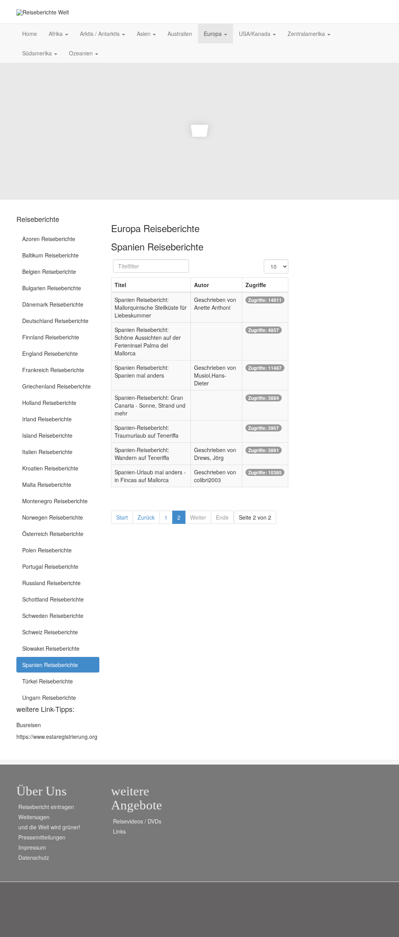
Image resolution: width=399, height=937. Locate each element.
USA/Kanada (255, 33)
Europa (213, 33)
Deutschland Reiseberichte (55, 321)
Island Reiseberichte (47, 435)
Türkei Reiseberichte (47, 681)
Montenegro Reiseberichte (55, 501)
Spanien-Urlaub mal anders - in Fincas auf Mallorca (150, 476)
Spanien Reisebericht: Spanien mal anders (142, 371)
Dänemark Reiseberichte (52, 304)
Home (29, 33)
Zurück (146, 517)
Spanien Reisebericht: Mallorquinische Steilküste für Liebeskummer (151, 307)
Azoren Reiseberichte (48, 239)
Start (122, 517)
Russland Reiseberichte (51, 583)
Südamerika (37, 53)
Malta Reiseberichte (46, 484)
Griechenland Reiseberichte (56, 386)
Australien (180, 33)
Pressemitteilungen (41, 837)
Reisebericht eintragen (46, 807)
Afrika (56, 33)
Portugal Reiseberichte (50, 566)
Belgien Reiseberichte (49, 271)
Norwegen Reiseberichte (52, 517)
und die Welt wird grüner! (49, 827)
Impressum (32, 847)
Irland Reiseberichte (47, 419)
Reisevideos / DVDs (137, 821)
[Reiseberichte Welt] (42, 12)
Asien (144, 33)
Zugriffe (255, 285)
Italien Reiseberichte (47, 452)
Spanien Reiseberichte (50, 665)
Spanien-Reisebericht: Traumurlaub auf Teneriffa (146, 431)
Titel (120, 285)
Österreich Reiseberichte (52, 534)
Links (119, 831)
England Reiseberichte (50, 353)
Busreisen (28, 725)
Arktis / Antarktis (100, 33)
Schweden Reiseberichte (52, 615)
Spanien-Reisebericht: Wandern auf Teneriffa (142, 453)
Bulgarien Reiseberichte (51, 288)
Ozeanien (81, 53)
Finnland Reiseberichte (50, 337)
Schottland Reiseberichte (53, 599)
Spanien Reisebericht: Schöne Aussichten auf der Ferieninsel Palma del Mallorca (148, 341)
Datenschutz (33, 857)
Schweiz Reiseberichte (50, 632)
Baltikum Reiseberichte (50, 255)
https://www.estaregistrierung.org (56, 736)
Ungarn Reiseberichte (49, 697)
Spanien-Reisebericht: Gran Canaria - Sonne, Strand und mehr (150, 405)
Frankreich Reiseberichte (53, 370)
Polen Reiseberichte (47, 550)
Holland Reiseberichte (49, 402)
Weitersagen (33, 817)
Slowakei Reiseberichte (50, 648)
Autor (201, 285)
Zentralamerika (307, 33)
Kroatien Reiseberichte (50, 468)
